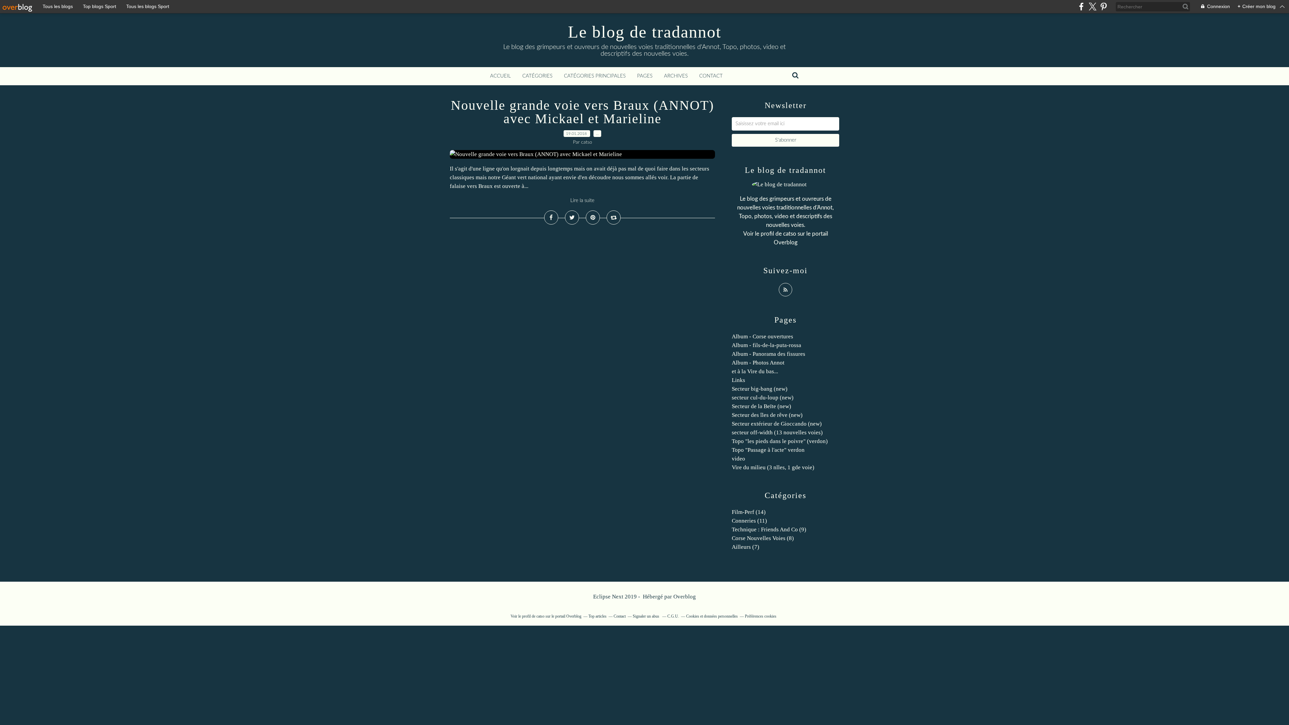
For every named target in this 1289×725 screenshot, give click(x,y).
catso (789, 234)
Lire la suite (582, 200)
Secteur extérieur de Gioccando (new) (777, 424)
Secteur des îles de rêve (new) (767, 415)
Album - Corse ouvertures (762, 336)
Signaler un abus (646, 616)
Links (738, 380)
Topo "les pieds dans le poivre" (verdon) (780, 441)
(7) (745, 547)
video (738, 458)
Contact (711, 76)
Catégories (537, 76)
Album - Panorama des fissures (768, 354)
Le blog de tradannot (644, 31)
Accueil (500, 76)
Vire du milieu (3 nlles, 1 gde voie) (773, 467)
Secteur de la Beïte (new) (761, 406)
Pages (645, 76)
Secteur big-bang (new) (759, 389)
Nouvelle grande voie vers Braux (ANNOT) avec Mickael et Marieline (582, 112)
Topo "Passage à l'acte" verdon (768, 450)
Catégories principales (595, 76)
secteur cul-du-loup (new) (763, 397)
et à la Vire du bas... (755, 371)
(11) (749, 521)
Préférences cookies (760, 616)
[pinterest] (1103, 6)
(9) (769, 529)
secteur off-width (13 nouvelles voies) (777, 432)
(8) (763, 538)
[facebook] (1081, 6)
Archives (676, 76)
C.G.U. (673, 616)
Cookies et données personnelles (712, 616)
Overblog (684, 596)
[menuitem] (500, 76)
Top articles (597, 616)
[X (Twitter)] (1092, 6)
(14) (749, 512)
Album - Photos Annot (758, 362)
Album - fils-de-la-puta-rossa (766, 345)
